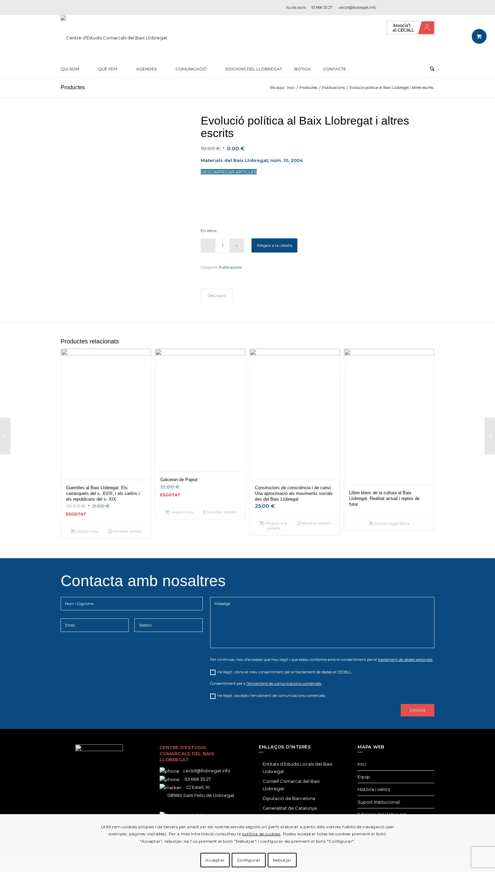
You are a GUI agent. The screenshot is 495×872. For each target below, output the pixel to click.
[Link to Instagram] (409, 7)
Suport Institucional (379, 802)
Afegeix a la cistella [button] (275, 526)
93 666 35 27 (321, 7)
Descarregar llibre (391, 523)
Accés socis (296, 7)
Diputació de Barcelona (289, 798)
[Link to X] (399, 7)
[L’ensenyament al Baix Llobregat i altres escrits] (5, 436)
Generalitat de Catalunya (290, 808)
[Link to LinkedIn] (419, 7)
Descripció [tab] (217, 296)
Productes (73, 87)
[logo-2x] (114, 37)
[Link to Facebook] (389, 7)
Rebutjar (282, 860)
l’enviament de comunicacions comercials (283, 683)
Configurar (249, 860)
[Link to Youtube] (429, 7)
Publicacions (230, 267)
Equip (364, 776)
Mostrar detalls (127, 531)
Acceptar (215, 860)
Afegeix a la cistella (274, 245)
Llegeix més (87, 531)
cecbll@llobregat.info (357, 7)
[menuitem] (73, 69)
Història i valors (374, 789)
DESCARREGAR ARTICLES (229, 171)
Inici (362, 764)
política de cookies (261, 833)
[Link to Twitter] (89, 809)
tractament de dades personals (405, 659)
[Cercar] (432, 69)
